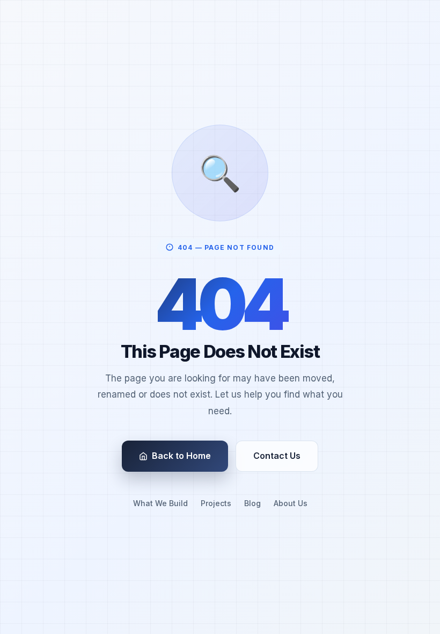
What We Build (160, 503)
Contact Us (276, 455)
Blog (252, 503)
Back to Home (181, 455)
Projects (216, 503)
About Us (290, 503)
